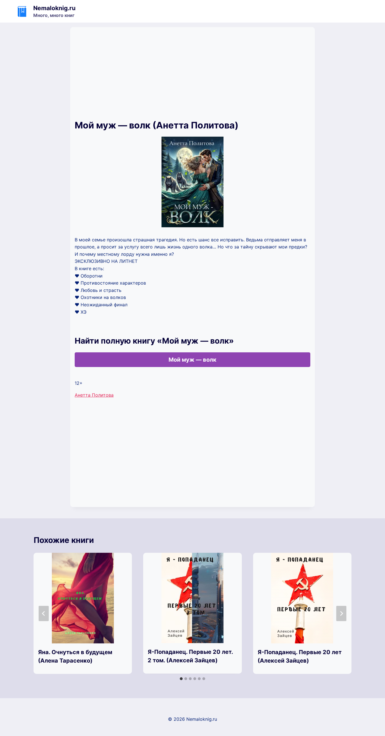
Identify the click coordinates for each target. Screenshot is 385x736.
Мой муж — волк (192, 359)
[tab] (181, 678)
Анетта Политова (94, 395)
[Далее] (341, 613)
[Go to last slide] (44, 613)
